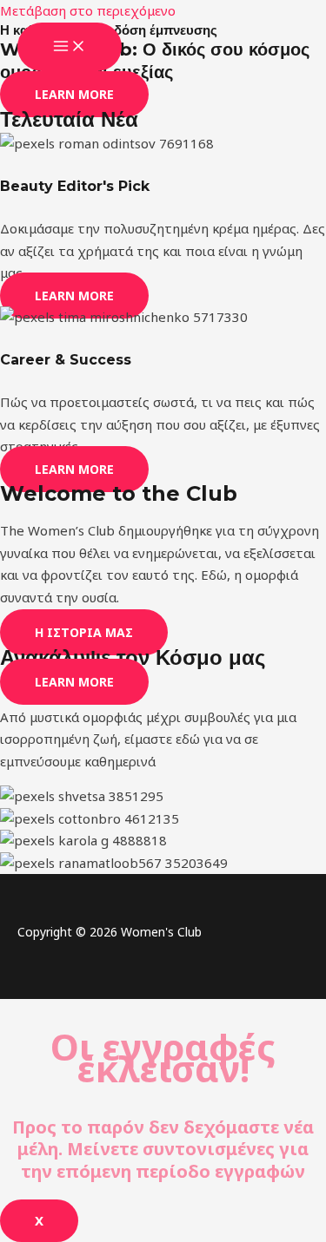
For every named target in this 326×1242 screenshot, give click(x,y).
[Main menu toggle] (69, 47)
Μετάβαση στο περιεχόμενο (88, 10)
